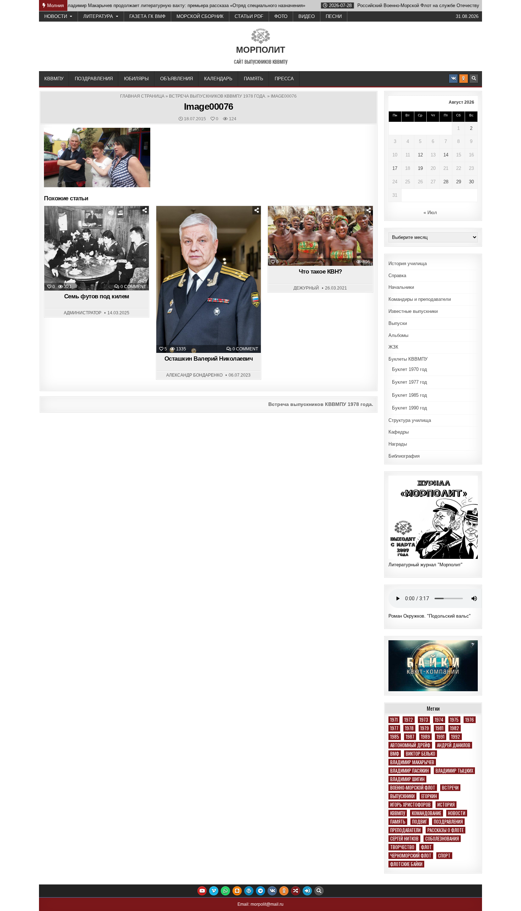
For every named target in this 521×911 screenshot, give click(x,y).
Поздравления (94, 78)
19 (420, 168)
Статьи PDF (249, 16)
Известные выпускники (413, 311)
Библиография (404, 456)
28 (445, 181)
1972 (408, 719)
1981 (439, 728)
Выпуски (397, 323)
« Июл (430, 212)
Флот (426, 847)
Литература (98, 16)
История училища (407, 263)
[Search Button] (474, 78)
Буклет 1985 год (409, 395)
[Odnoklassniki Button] (463, 78)
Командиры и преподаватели (419, 299)
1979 (424, 728)
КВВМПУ (53, 78)
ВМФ (394, 753)
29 (458, 181)
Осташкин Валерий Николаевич (208, 358)
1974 (439, 719)
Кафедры (398, 432)
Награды (397, 444)
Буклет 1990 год (409, 408)
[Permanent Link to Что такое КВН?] (320, 236)
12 (420, 154)
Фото (280, 16)
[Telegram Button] (260, 890)
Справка (397, 275)
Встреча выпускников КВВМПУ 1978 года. (217, 96)
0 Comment (133, 287)
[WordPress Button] (248, 890)
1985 (394, 736)
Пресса (284, 78)
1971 (394, 719)
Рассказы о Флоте (445, 830)
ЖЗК (393, 347)
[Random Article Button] (295, 890)
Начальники (401, 287)
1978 (409, 728)
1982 (454, 728)
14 (445, 154)
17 (394, 168)
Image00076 (208, 106)
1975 (454, 719)
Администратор (82, 313)
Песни (334, 16)
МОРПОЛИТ (260, 50)
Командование (426, 813)
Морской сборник (200, 16)
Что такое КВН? (320, 271)
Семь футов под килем (96, 296)
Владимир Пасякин (409, 770)
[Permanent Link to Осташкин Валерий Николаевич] (208, 279)
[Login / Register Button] (307, 890)
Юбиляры (136, 78)
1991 (440, 736)
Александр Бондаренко (194, 375)
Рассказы (337, 223)
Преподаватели (405, 830)
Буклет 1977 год (409, 382)
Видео (306, 16)
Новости (55, 16)
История (446, 804)
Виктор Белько (420, 753)
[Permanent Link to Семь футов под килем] (96, 248)
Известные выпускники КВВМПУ (212, 223)
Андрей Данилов (453, 745)
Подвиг (419, 821)
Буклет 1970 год (409, 369)
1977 (394, 728)
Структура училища (409, 420)
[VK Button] (453, 78)
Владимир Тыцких (454, 770)
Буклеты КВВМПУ (407, 359)
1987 (410, 736)
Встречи (450, 787)
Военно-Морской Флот (412, 787)
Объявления (176, 78)
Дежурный (306, 288)
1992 (455, 736)
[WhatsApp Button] (225, 890)
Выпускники (402, 796)
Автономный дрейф (410, 745)
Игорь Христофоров (410, 804)
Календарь (218, 78)
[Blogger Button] (237, 890)
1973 (424, 719)
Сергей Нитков (404, 838)
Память (253, 78)
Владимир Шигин (407, 779)
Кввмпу (397, 813)
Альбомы (398, 335)
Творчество (402, 847)
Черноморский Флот (410, 855)
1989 (425, 736)
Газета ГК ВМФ (147, 16)
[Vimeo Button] (213, 890)
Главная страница (142, 96)
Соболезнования (442, 838)
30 (471, 181)
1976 (469, 719)
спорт (444, 855)
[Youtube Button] (202, 890)
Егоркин (429, 796)
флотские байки (406, 864)
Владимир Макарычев (412, 762)
